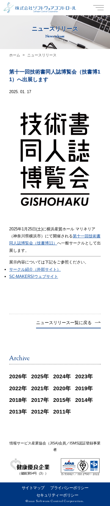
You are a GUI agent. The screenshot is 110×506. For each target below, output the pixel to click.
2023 (81, 376)
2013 (15, 412)
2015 (59, 400)
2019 (81, 388)
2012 (37, 412)
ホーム (14, 55)
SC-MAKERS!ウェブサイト (33, 276)
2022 (15, 388)
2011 (59, 412)
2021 (37, 388)
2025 (37, 376)
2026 (15, 376)
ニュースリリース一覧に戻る (64, 322)
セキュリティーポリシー (57, 495)
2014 (81, 400)
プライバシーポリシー (69, 487)
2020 (59, 388)
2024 (59, 376)
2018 (15, 400)
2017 (37, 400)
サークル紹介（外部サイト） (35, 269)
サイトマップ (33, 487)
